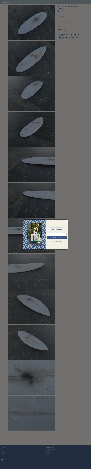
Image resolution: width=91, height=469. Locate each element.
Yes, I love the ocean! (57, 237)
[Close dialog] (66, 221)
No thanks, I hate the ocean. (57, 241)
